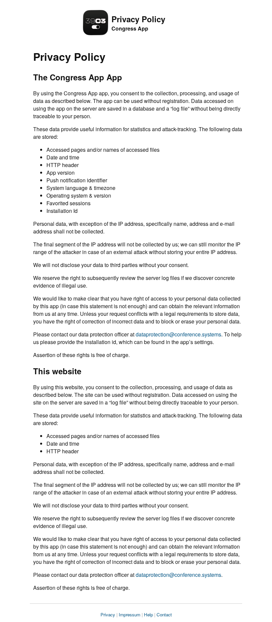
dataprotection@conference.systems (178, 334)
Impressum (129, 614)
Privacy (108, 614)
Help (148, 614)
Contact (164, 614)
